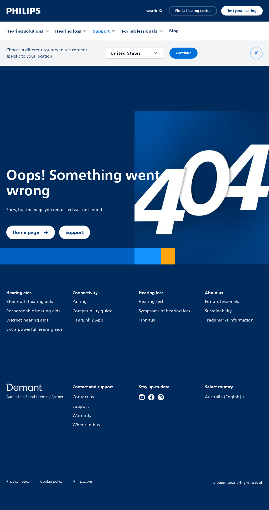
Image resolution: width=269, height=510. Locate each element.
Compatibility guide (92, 311)
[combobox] (131, 53)
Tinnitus (147, 320)
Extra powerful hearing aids (34, 329)
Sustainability (218, 311)
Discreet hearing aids (27, 320)
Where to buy (86, 425)
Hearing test (151, 301)
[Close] (256, 53)
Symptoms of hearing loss (164, 311)
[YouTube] (142, 397)
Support (74, 232)
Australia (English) (223, 397)
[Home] (23, 11)
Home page (26, 232)
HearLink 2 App (88, 320)
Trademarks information (229, 320)
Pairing (80, 301)
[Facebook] (151, 397)
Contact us (83, 397)
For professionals (222, 301)
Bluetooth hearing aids (29, 301)
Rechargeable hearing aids (33, 311)
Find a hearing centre (193, 11)
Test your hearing (241, 11)
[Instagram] (161, 397)
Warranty (82, 416)
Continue (183, 53)
